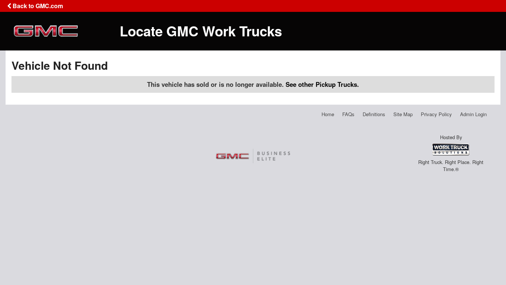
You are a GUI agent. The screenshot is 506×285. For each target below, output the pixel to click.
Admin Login (473, 114)
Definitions (374, 114)
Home (328, 114)
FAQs (348, 114)
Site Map (403, 114)
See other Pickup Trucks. (322, 84)
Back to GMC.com (37, 5)
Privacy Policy (436, 114)
